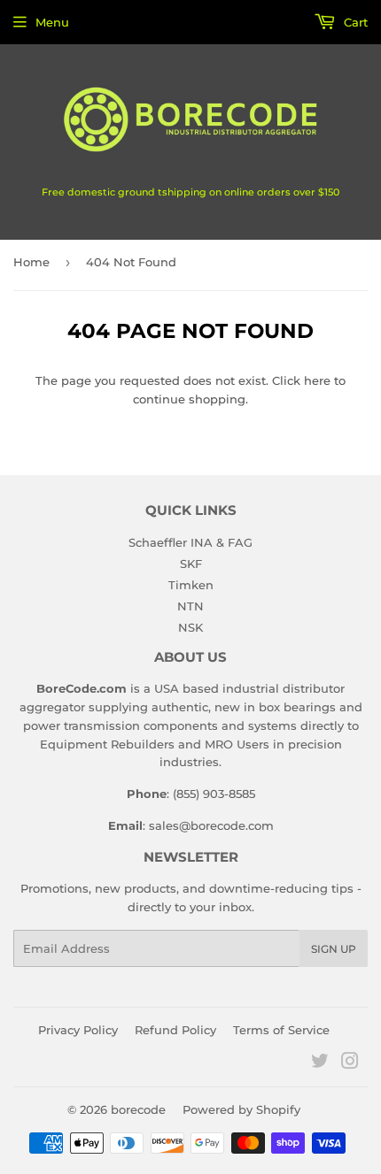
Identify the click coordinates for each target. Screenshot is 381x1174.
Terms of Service (281, 1030)
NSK (190, 627)
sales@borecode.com (211, 825)
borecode (138, 1109)
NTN (190, 606)
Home (31, 262)
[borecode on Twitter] (320, 1063)
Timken (191, 585)
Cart (354, 22)
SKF (191, 563)
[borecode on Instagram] (350, 1063)
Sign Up (333, 948)
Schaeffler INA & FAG (190, 542)
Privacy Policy (78, 1030)
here (317, 380)
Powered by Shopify (241, 1109)
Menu (52, 22)
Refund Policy (175, 1030)
